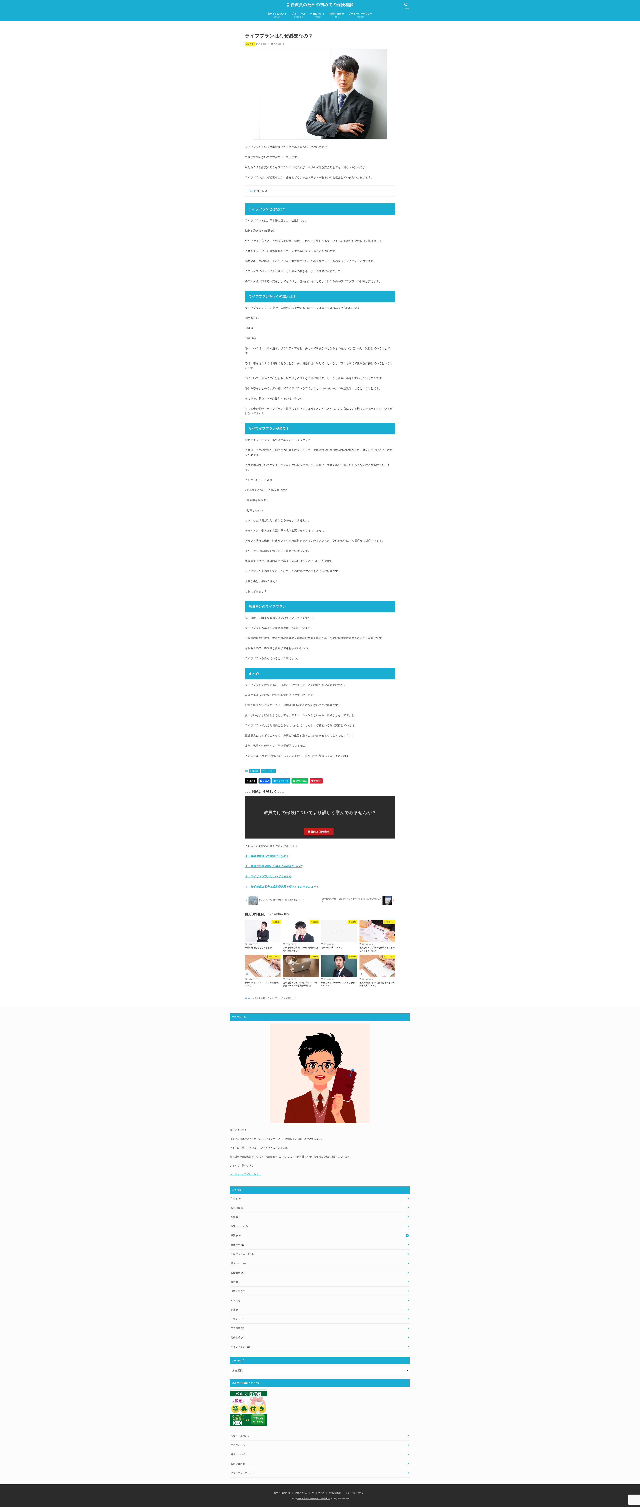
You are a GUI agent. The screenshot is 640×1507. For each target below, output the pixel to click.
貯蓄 (235, 1309)
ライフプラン (268, 771)
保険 (236, 1235)
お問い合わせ (335, 1493)
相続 (235, 1217)
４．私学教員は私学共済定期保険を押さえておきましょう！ (282, 886)
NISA (235, 1300)
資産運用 (238, 1244)
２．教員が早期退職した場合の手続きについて (273, 866)
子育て (237, 1319)
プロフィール (301, 1493)
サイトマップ (318, 1493)
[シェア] (264, 781)
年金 (236, 1198)
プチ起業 (237, 1328)
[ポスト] (251, 781)
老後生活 (238, 1337)
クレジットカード (242, 1254)
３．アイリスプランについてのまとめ (268, 876)
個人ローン (238, 1263)
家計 (235, 1281)
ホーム (251, 998)
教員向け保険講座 (319, 831)
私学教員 (237, 1207)
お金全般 (250, 44)
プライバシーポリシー (356, 1493)
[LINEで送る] (300, 781)
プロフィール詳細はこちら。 (245, 1174)
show (263, 191)
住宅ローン (239, 1226)
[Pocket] (316, 781)
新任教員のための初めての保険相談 (320, 4)
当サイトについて (282, 1493)
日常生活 (238, 1291)
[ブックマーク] (281, 781)
